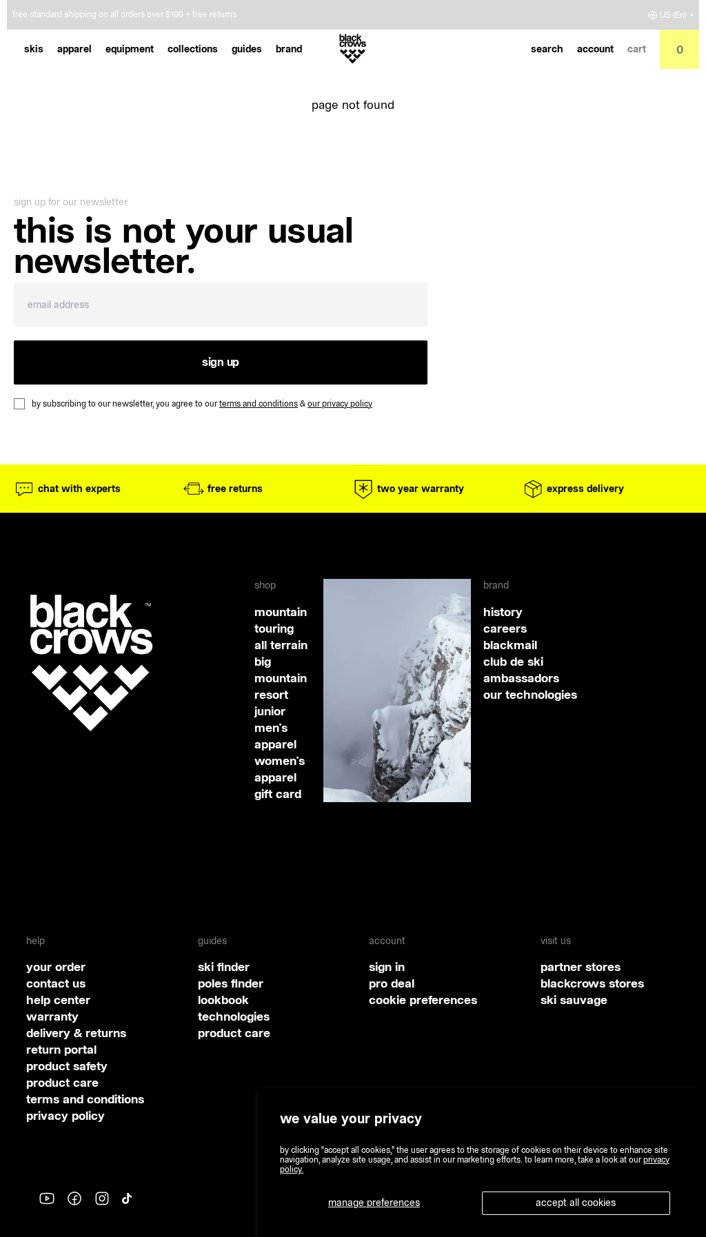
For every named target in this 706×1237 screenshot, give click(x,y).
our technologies (530, 694)
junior (269, 710)
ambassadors (521, 677)
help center (58, 999)
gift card (277, 793)
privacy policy (65, 1115)
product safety (67, 1065)
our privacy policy (339, 403)
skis (33, 48)
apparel (74, 48)
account (595, 48)
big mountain (280, 669)
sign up (220, 362)
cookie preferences (423, 999)
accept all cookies (576, 1202)
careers (505, 628)
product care (62, 1082)
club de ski (513, 661)
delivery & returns (76, 1032)
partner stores (581, 966)
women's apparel (279, 769)
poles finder (230, 983)
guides (247, 48)
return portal (61, 1049)
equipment (129, 48)
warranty (52, 1016)
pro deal (391, 983)
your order (55, 966)
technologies (234, 1016)
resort (271, 694)
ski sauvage (574, 999)
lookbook (223, 999)
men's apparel (275, 735)
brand (289, 48)
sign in (387, 966)
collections (193, 48)
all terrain (280, 644)
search (547, 48)
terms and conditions (258, 403)
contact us (55, 983)
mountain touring (280, 620)
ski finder (224, 966)
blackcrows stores (592, 983)
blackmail (510, 644)
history (503, 611)
